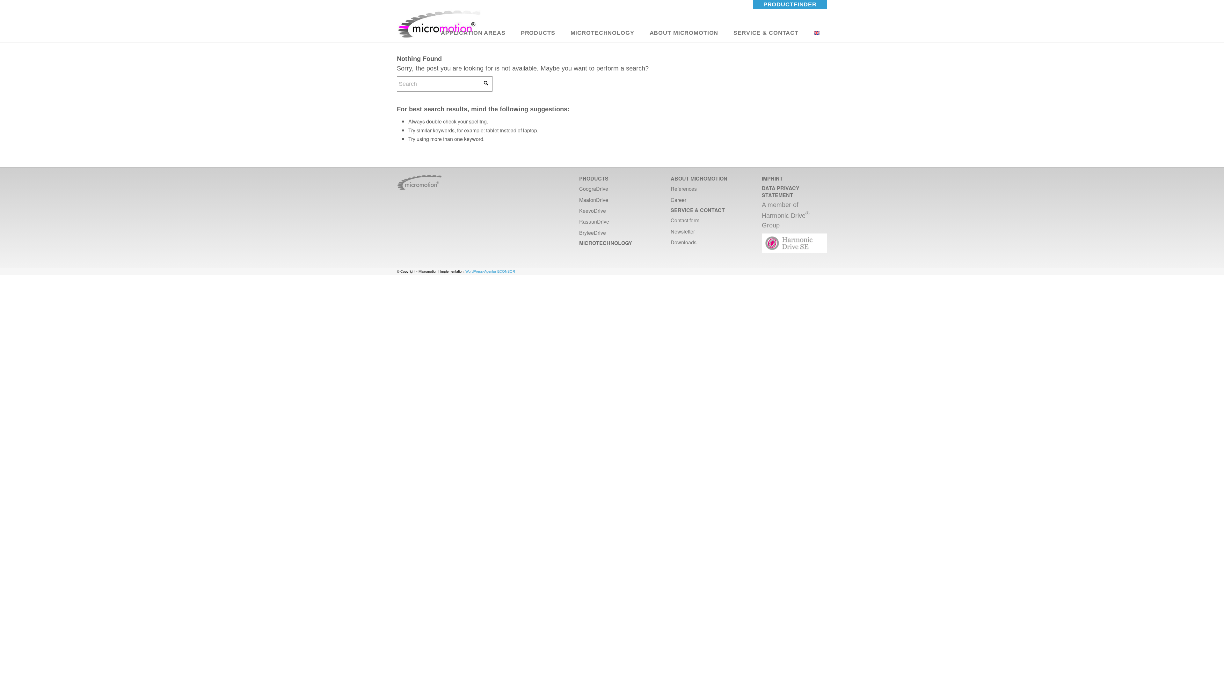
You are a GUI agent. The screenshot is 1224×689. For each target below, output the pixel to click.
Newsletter (683, 231)
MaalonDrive (593, 200)
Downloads (683, 242)
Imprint (772, 178)
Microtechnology (605, 243)
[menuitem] (790, 4)
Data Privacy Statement (780, 191)
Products (593, 178)
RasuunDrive (594, 221)
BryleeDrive (592, 232)
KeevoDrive (592, 210)
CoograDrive (593, 188)
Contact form (685, 220)
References (684, 188)
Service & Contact (698, 210)
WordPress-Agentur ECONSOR (490, 271)
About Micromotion (699, 178)
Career (678, 200)
